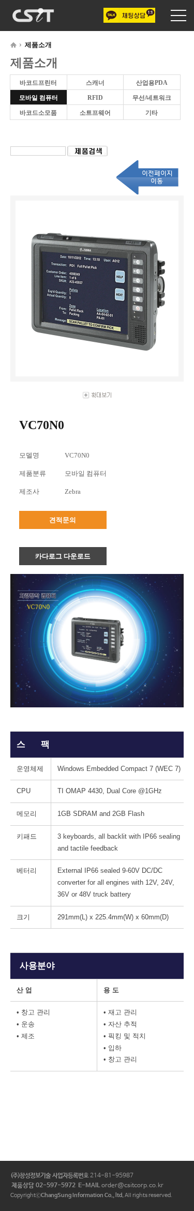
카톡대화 (129, 15)
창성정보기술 (33, 15)
